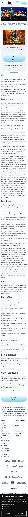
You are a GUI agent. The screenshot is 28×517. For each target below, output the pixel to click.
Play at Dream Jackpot (14, 58)
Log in (17, 3)
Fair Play (3, 435)
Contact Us (4, 425)
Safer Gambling (5, 433)
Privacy (17, 425)
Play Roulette (4, 454)
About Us (3, 423)
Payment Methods (6, 438)
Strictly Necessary (8, 505)
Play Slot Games (5, 446)
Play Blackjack (5, 456)
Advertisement (8, 509)
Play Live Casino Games (5, 451)
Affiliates (17, 435)
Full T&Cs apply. (21, 25)
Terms (16, 423)
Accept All (20, 513)
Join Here (24, 3)
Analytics (6, 507)
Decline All (7, 513)
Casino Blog (18, 433)
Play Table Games (6, 448)
